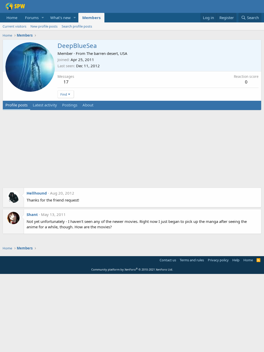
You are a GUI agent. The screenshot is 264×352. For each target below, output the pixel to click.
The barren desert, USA (106, 53)
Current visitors (14, 26)
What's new (60, 17)
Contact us (168, 260)
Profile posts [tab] (16, 104)
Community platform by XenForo (132, 269)
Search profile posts (77, 26)
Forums (32, 17)
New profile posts (43, 26)
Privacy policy (218, 260)
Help (236, 260)
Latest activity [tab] (45, 104)
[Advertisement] (132, 151)
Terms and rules (192, 260)
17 (66, 82)
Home (11, 17)
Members (91, 17)
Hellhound (37, 193)
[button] (42, 17)
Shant (32, 214)
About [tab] (87, 104)
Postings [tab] (69, 104)
